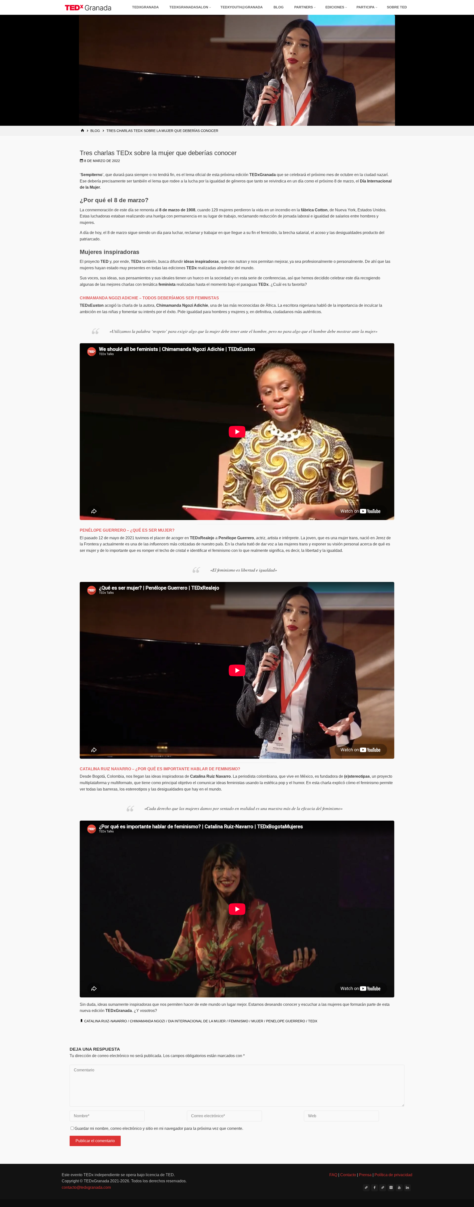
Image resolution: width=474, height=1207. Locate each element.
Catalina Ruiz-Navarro (105, 1021)
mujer (257, 1021)
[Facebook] (374, 1187)
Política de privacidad (393, 1175)
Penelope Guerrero (285, 1021)
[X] (366, 1187)
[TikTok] (382, 1187)
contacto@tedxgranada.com (86, 1187)
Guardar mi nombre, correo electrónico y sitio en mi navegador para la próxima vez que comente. (159, 1128)
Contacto (348, 1175)
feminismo (238, 1021)
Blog (95, 131)
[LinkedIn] (407, 1187)
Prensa (365, 1175)
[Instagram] (391, 1187)
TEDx (312, 1021)
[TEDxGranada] (88, 7)
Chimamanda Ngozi (147, 1021)
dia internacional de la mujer (197, 1021)
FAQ (333, 1175)
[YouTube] (399, 1187)
